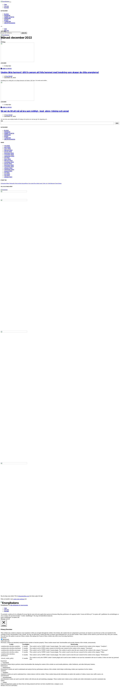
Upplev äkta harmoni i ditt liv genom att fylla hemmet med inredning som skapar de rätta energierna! (50, 72)
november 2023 (9, 162)
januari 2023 (8, 163)
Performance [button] (4, 666)
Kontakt (6, 7)
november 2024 (9, 154)
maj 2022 (7, 175)
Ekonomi (7, 15)
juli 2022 (6, 172)
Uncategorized (9, 23)
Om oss (6, 6)
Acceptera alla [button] (15, 617)
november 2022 (9, 166)
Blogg (6, 14)
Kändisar (7, 18)
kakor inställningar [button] (6, 617)
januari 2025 (8, 151)
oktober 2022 (8, 168)
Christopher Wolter (5, 183)
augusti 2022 (8, 171)
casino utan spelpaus (19, 599)
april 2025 (7, 147)
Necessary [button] (3, 637)
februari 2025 (8, 150)
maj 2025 (7, 145)
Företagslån (12, 183)
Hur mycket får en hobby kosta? (35, 183)
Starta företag (58, 183)
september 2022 (9, 169)
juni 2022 (7, 174)
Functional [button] (4, 661)
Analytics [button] (3, 670)
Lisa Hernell (9, 76)
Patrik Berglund (51, 183)
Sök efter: (3, 31)
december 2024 (9, 153)
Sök (2, 121)
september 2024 (9, 156)
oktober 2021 (8, 177)
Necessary (6, 639)
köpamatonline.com (23, 596)
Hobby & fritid (9, 17)
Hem (5, 4)
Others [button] (2, 680)
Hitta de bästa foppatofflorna (21, 183)
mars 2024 (7, 159)
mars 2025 (7, 148)
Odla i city (45, 183)
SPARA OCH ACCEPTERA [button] (9, 685)
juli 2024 (6, 157)
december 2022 (9, 165)
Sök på (24, 33)
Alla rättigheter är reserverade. (19, 605)
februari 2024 (8, 160)
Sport (6, 20)
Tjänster (7, 21)
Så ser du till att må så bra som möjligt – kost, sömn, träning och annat (35, 111)
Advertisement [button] (5, 675)
